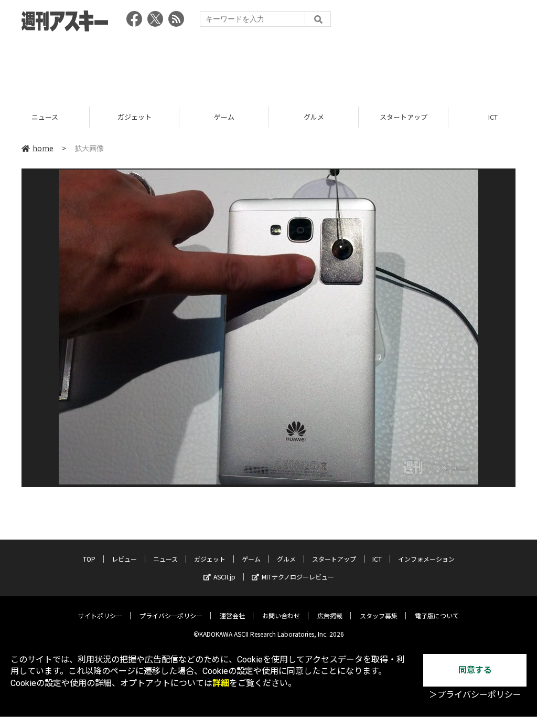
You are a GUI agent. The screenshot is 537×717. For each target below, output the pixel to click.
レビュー (124, 558)
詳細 (220, 683)
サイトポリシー (100, 615)
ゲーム (134, 117)
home (43, 148)
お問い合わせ (281, 615)
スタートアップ (314, 117)
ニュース (165, 558)
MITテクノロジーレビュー (298, 576)
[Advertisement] (268, 65)
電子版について (437, 615)
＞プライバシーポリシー (475, 695)
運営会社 (232, 615)
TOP (89, 558)
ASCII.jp (224, 576)
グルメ (224, 117)
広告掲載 (329, 615)
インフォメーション (426, 558)
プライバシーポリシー (170, 615)
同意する (475, 670)
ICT (403, 117)
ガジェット (45, 117)
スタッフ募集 (379, 615)
